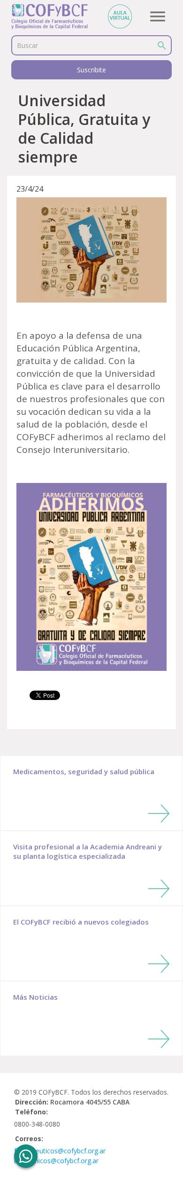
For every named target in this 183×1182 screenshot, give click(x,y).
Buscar (27, 45)
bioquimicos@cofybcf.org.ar (56, 1160)
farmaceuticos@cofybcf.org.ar (60, 1150)
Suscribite (91, 69)
